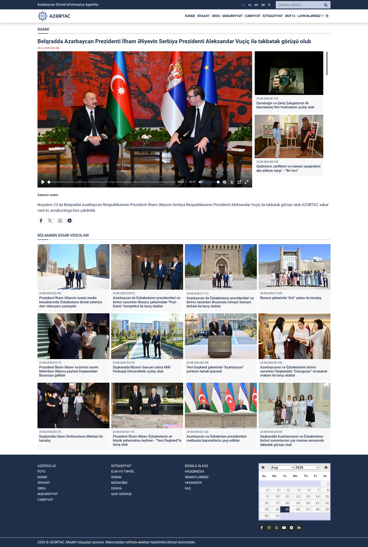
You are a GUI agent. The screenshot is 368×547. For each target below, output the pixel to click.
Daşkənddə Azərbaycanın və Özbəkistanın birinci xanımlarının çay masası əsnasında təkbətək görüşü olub (292, 440)
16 (266, 503)
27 (308, 509)
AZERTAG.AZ (46, 466)
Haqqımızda (194, 471)
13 (308, 496)
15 (327, 496)
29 (327, 509)
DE (263, 5)
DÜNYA (116, 488)
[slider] (111, 182)
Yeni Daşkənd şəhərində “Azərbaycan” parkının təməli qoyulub (215, 369)
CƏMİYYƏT (252, 16)
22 (327, 503)
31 (277, 515)
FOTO (41, 471)
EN (256, 5)
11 (287, 496)
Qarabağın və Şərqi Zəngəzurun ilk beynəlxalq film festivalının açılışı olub (285, 105)
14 (317, 496)
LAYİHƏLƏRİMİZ (310, 16)
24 (277, 509)
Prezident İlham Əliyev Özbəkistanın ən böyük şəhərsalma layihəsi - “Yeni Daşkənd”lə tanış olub (147, 440)
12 (298, 496)
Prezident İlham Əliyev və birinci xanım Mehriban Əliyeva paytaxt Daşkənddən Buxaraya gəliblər (68, 371)
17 (277, 503)
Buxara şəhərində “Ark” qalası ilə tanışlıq (290, 298)
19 (298, 503)
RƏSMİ (190, 16)
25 (287, 509)
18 (287, 503)
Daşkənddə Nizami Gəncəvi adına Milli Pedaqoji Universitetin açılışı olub (141, 369)
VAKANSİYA (193, 483)
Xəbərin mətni (47, 195)
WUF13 (290, 16)
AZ (243, 5)
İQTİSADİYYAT (273, 16)
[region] (291, 114)
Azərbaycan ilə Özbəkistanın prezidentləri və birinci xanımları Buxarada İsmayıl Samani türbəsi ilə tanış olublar (220, 302)
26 (298, 509)
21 (317, 503)
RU (249, 5)
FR (269, 5)
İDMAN (116, 477)
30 (266, 515)
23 (266, 509)
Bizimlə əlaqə (196, 466)
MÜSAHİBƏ (119, 483)
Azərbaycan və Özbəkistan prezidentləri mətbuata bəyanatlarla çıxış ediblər (217, 438)
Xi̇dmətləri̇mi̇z (197, 477)
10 (277, 496)
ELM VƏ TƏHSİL (122, 471)
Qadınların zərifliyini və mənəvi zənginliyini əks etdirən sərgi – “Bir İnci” (288, 168)
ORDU (216, 16)
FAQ (188, 488)
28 (317, 509)
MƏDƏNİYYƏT (232, 16)
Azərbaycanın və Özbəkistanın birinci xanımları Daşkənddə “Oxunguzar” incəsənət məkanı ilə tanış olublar (293, 371)
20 (308, 503)
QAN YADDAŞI (121, 494)
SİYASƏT (203, 16)
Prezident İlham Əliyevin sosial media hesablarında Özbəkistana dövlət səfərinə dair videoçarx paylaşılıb (70, 302)
